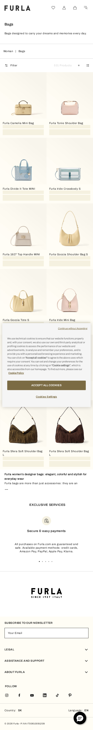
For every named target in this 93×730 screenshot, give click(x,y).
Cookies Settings (46, 396)
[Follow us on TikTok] (57, 695)
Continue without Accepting (72, 328)
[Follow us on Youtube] (32, 695)
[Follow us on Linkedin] (44, 695)
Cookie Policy (16, 373)
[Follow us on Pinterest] (70, 695)
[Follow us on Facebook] (19, 695)
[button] (80, 718)
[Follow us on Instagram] (7, 695)
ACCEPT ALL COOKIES (46, 385)
